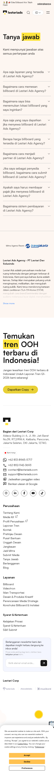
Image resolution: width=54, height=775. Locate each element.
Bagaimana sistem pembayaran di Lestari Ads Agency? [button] (23, 208)
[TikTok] (42, 493)
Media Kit (9, 517)
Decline (27, 762)
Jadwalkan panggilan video (23, 479)
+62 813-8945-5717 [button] (19, 459)
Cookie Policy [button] (23, 744)
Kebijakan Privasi (12, 621)
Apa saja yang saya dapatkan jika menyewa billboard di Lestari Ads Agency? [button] (24, 124)
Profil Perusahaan (14, 521)
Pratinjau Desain (12, 534)
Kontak (7, 529)
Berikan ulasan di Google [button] (22, 483)
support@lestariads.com (22, 474)
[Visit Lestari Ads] (9, 688)
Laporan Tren (11, 525)
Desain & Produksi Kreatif (18, 596)
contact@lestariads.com (22, 469)
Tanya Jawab (10, 559)
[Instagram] (6, 493)
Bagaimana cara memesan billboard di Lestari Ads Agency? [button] (24, 89)
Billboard (8, 584)
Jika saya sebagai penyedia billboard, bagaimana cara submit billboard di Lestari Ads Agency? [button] (25, 173)
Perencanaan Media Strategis (20, 601)
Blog (6, 567)
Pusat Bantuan (11, 538)
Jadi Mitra (9, 550)
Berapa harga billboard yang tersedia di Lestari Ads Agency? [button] (24, 141)
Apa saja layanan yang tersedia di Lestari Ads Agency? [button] (23, 74)
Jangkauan (9, 546)
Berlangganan (11, 563)
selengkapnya (44, 4)
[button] (48, 12)
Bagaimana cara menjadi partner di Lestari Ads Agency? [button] (23, 156)
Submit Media (11, 555)
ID (36, 12)
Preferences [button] (39, 747)
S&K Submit (10, 629)
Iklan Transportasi (13, 592)
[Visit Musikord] (44, 688)
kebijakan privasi (12, 654)
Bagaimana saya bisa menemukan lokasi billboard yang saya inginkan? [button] (25, 105)
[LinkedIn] (15, 493)
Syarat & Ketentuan (14, 625)
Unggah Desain (12, 542)
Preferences (27, 768)
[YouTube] (33, 493)
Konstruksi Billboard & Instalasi (21, 605)
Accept (27, 755)
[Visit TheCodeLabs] (26, 688)
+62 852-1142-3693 (19, 465)
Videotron (9, 588)
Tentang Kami (11, 512)
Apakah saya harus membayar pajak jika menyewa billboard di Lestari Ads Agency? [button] (23, 191)
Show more (9, 303)
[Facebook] (24, 493)
